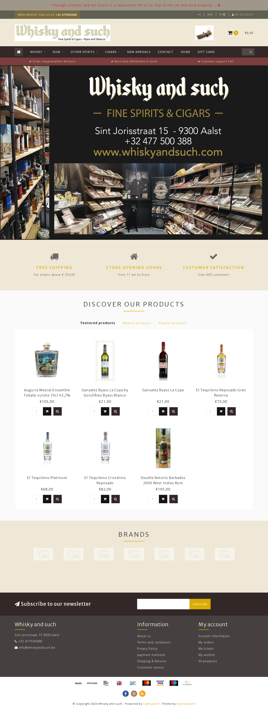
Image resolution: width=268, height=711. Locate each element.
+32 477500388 (30, 641)
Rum (56, 52)
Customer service (150, 667)
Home (185, 52)
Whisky (36, 52)
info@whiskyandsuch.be (37, 647)
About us (144, 636)
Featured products (98, 323)
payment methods (151, 655)
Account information (214, 636)
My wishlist (206, 655)
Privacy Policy (147, 649)
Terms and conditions (154, 642)
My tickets (206, 649)
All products (207, 661)
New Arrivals (139, 52)
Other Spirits (83, 52)
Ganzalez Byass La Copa (163, 390)
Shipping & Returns (151, 661)
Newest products (137, 323)
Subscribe (200, 604)
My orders (206, 642)
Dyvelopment (186, 704)
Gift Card (206, 52)
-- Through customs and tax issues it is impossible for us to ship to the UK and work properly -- (132, 5)
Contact (165, 52)
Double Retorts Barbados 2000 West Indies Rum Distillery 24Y (163, 483)
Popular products (173, 323)
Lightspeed (151, 704)
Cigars (111, 52)
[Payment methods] (78, 683)
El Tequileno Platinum (47, 478)
